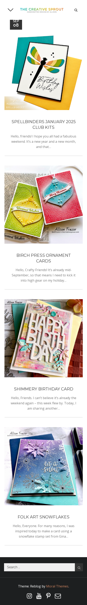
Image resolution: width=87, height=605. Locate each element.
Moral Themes (57, 586)
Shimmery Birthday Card (43, 389)
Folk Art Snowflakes (43, 517)
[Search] (79, 567)
